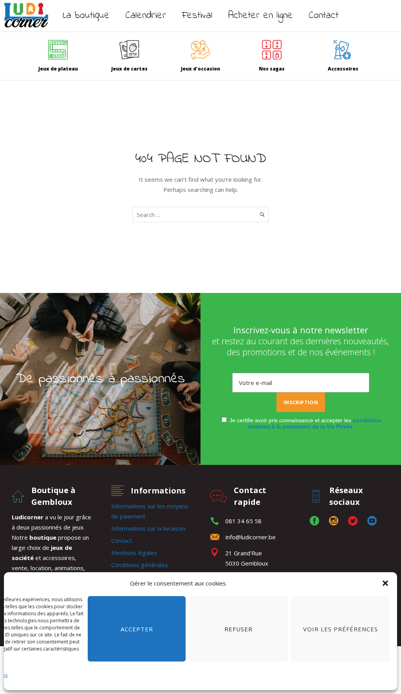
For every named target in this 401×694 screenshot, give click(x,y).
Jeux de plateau (58, 68)
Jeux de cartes (129, 68)
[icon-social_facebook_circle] (316, 521)
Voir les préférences (340, 629)
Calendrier (145, 16)
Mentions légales (134, 553)
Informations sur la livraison (148, 528)
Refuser (238, 629)
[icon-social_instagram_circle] (335, 521)
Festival (197, 16)
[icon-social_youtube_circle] (372, 521)
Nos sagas (272, 68)
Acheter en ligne (260, 16)
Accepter (137, 629)
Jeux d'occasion (200, 68)
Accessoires (343, 68)
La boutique (86, 16)
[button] (385, 583)
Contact (323, 16)
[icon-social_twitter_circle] (354, 521)
